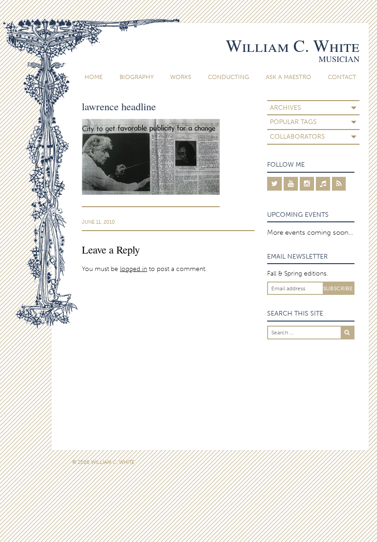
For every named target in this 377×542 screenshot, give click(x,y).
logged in (133, 269)
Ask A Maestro (288, 76)
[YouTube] (291, 184)
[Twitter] (274, 184)
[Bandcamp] (323, 184)
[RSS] (339, 184)
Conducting (228, 76)
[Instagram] (307, 184)
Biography (137, 76)
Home (94, 76)
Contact (342, 76)
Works (180, 76)
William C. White (293, 45)
